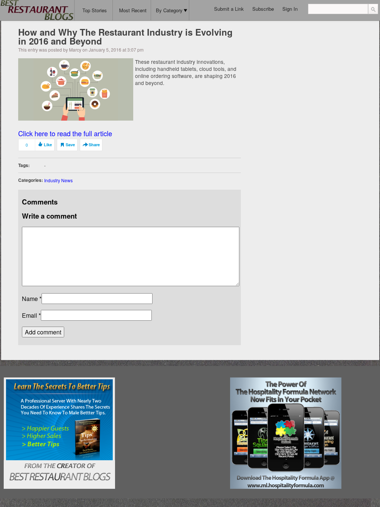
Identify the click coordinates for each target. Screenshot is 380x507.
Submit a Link (229, 8)
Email (29, 315)
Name (30, 298)
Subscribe (263, 8)
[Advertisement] (172, 423)
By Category (169, 10)
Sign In (290, 8)
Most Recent (133, 10)
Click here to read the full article (65, 133)
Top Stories (94, 10)
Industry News (58, 180)
